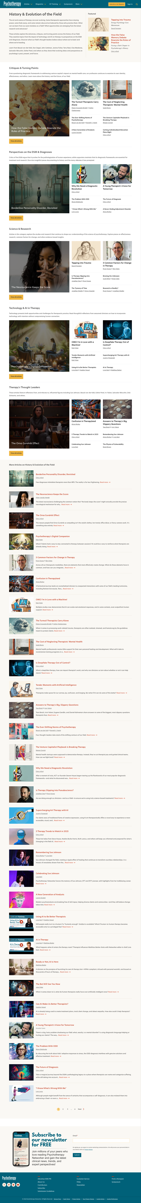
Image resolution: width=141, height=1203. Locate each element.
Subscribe (41, 1188)
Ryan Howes (107, 269)
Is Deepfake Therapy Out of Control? (53, 663)
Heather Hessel (85, 370)
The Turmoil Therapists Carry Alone (52, 621)
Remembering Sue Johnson (113, 434)
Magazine (39, 4)
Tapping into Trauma (121, 20)
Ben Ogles (116, 269)
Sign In (130, 4)
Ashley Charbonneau (59, 624)
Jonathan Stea (76, 281)
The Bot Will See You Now (48, 984)
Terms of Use (57, 1199)
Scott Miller (106, 279)
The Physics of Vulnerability (113, 444)
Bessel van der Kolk (78, 123)
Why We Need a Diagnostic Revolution (54, 768)
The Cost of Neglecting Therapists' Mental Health (59, 642)
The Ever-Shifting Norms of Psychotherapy (56, 727)
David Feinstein (116, 28)
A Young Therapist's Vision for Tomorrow (55, 1025)
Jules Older (39, 987)
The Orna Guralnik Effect (47, 515)
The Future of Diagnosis (112, 199)
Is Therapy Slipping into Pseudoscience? (55, 790)
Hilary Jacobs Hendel (43, 497)
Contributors (42, 1185)
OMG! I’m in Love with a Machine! (51, 600)
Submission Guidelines (46, 1191)
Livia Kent (75, 370)
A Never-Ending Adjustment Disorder (117, 209)
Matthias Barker (116, 370)
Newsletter (81, 1185)
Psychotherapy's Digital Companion (53, 537)
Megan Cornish (108, 123)
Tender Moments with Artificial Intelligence (56, 685)
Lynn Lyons (75, 212)
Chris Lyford (115, 51)
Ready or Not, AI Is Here (47, 962)
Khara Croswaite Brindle (79, 108)
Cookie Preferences (112, 1199)
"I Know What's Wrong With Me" (84, 209)
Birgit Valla (115, 279)
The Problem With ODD (80, 199)
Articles (26, 4)
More (77, 4)
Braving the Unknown (111, 276)
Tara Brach (106, 427)
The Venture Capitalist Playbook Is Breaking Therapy (61, 747)
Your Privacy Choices (88, 1199)
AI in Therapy (108, 367)
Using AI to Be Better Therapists (84, 367)
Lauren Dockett (76, 133)
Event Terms (66, 1199)
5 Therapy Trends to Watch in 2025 (85, 434)
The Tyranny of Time (79, 288)
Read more (104, 482)
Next (79, 1109)
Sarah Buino (107, 108)
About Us (41, 1182)
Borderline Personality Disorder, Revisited (55, 474)
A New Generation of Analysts (83, 130)
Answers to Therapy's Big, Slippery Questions (57, 705)
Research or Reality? (110, 288)
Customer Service (83, 1179)
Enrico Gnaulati (89, 291)
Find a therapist (118, 1179)
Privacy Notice (89, 1149)
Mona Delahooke (77, 202)
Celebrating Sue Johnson (81, 444)
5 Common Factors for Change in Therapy (55, 558)
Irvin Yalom (115, 427)
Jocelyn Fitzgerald (109, 358)
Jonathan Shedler (77, 291)
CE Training (53, 4)
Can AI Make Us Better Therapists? (52, 1004)
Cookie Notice (100, 1199)
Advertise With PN (44, 1179)
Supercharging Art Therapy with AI (116, 355)
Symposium (68, 4)
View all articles (16, 141)
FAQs (79, 1182)
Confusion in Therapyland (84, 421)
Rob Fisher (75, 348)
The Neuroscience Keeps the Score (52, 494)
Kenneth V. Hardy (91, 123)
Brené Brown (107, 447)
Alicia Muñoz (107, 212)
